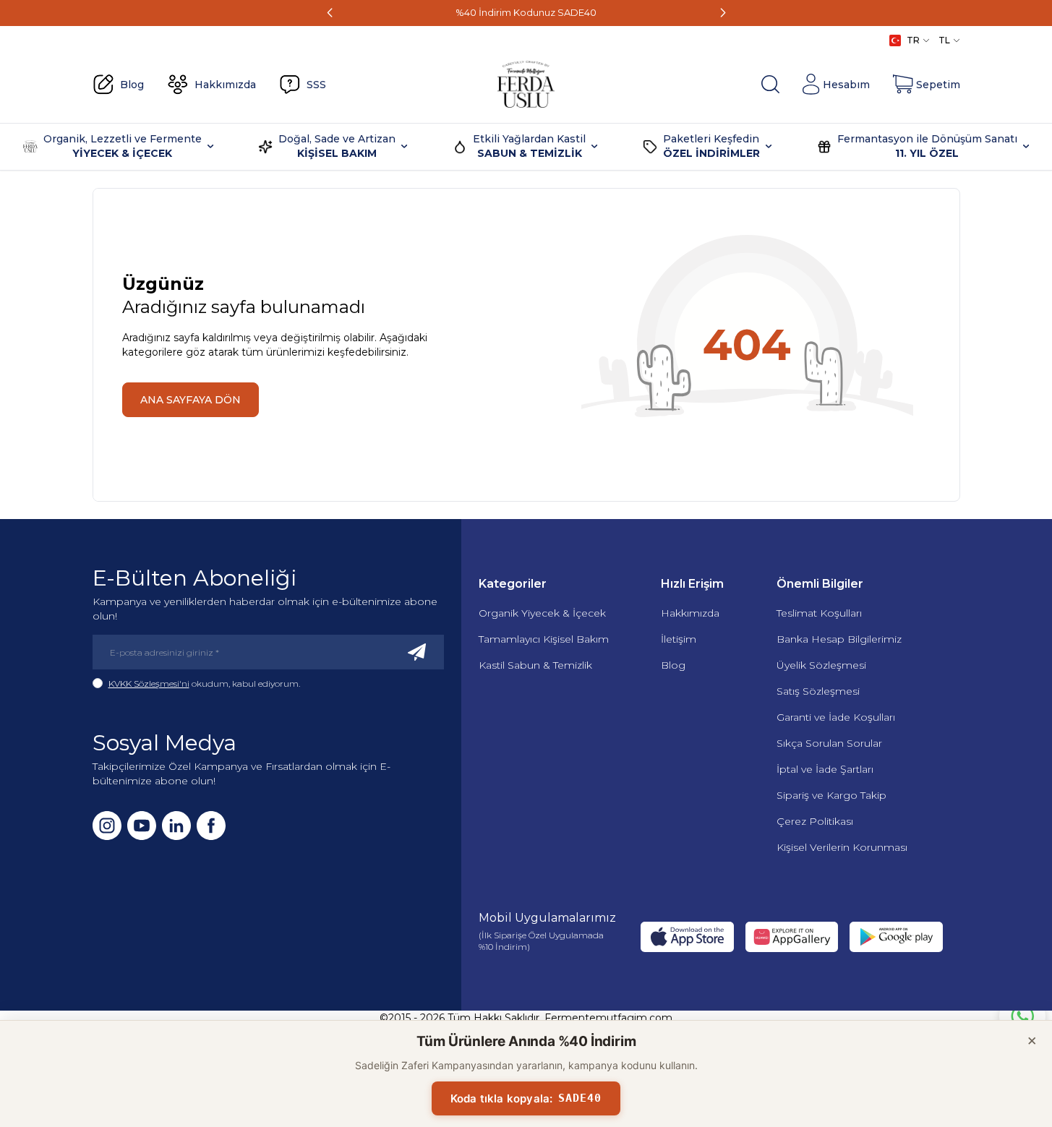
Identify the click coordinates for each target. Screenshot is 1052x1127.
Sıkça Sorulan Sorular (829, 743)
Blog (673, 665)
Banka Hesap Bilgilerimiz (839, 639)
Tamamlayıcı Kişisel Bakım (544, 639)
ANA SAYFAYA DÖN (190, 399)
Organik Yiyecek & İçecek (542, 613)
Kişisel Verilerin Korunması (842, 847)
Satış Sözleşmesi (818, 691)
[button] (330, 13)
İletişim (678, 639)
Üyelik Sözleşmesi (821, 665)
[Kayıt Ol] (417, 652)
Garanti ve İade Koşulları (836, 717)
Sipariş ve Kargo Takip (831, 795)
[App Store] (687, 937)
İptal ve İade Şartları (825, 769)
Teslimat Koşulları (819, 613)
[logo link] (526, 84)
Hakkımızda (690, 613)
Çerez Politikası (815, 821)
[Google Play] (896, 937)
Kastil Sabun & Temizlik (535, 665)
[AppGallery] (791, 937)
